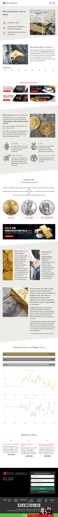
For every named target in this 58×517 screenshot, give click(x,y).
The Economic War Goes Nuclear (27, 445)
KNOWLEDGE (23, 499)
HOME (4, 499)
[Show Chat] (49, 516)
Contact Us (43, 488)
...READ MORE (11, 454)
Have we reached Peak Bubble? (11, 444)
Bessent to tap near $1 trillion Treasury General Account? (46, 445)
